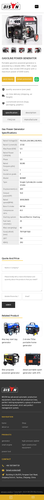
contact (25, 427)
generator (6, 441)
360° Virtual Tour (37, 6)
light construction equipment (29, 446)
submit (8, 305)
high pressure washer (30, 441)
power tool (6, 451)
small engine (7, 445)
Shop (24, 423)
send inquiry (8, 79)
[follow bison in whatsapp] (37, 79)
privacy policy (7, 492)
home (4, 423)
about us (5, 427)
